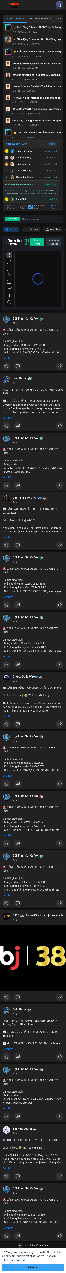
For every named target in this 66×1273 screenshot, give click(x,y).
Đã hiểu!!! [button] (33, 1267)
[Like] (33, 367)
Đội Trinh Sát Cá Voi (26, 318)
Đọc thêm (8, 358)
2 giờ (15, 442)
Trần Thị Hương (24, 151)
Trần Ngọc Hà (23, 164)
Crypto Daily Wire (24, 676)
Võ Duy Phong (23, 170)
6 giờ (15, 801)
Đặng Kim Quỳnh (25, 177)
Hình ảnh (54, 229)
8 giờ (15, 1073)
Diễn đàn (23, 207)
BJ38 (16, 915)
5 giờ (15, 741)
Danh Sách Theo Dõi (53, 242)
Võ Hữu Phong (24, 157)
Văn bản (33, 229)
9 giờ (15, 1193)
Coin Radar (20, 378)
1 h (14, 383)
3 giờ (15, 562)
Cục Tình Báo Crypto (26, 497)
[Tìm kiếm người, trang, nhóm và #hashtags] (59, 5)
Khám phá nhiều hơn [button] (14, 1260)
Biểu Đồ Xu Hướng (37, 242)
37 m (15, 323)
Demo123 (21, 199)
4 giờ (15, 621)
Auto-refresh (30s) (40, 207)
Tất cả (13, 229)
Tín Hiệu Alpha (22, 1128)
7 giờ (15, 860)
